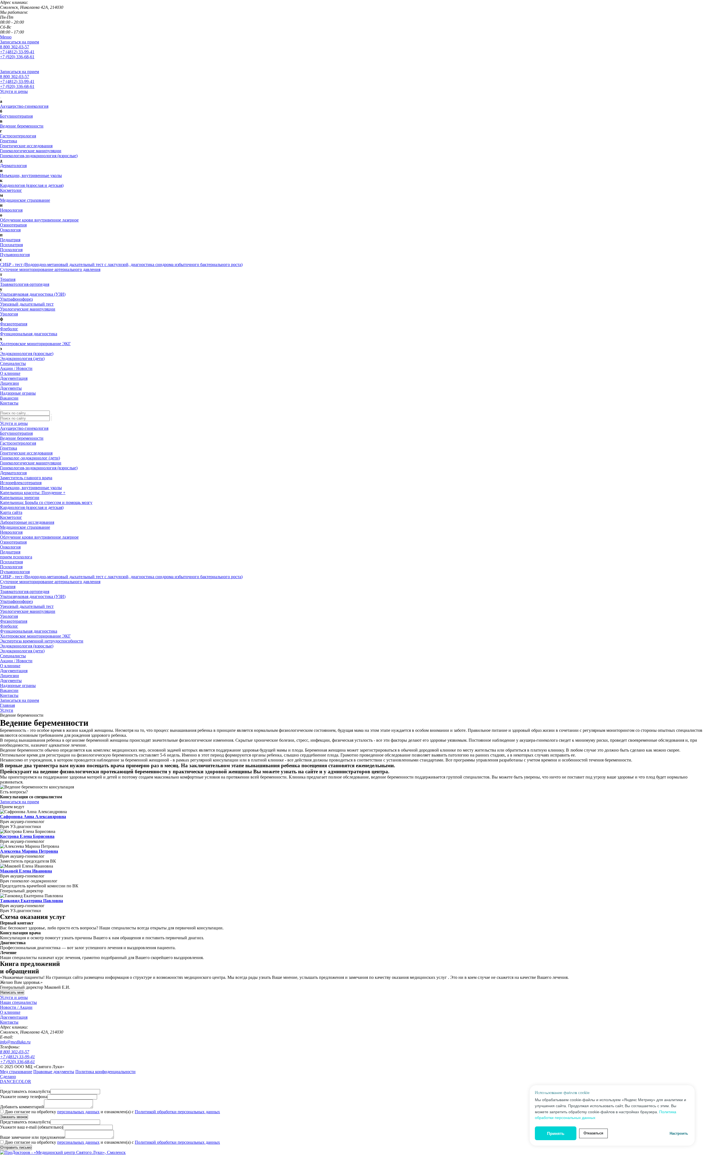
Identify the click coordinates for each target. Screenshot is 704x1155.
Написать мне (12, 992)
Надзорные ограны (18, 393)
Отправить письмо (16, 1147)
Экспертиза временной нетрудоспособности (41, 641)
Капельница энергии (19, 497)
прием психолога (16, 557)
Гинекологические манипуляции (30, 150)
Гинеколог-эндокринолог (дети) (30, 458)
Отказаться (593, 1133)
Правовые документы (53, 1071)
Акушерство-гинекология (24, 106)
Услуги (6, 710)
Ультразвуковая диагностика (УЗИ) (32, 294)
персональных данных (78, 1111)
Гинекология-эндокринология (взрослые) (39, 155)
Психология (11, 249)
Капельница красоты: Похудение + (32, 492)
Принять (555, 1133)
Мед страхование (16, 1071)
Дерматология (13, 165)
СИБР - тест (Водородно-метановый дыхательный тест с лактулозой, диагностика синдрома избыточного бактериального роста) (121, 264)
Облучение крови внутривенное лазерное (39, 220)
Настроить (679, 1133)
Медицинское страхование (25, 200)
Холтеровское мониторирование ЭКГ (35, 343)
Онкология (10, 230)
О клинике (10, 373)
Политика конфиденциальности (105, 1071)
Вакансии (9, 398)
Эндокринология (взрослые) (26, 353)
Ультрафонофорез (16, 299)
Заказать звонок (14, 1117)
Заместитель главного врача (26, 477)
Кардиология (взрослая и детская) (32, 185)
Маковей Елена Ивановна (26, 871)
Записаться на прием (19, 42)
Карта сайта (11, 512)
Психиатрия (11, 244)
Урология (9, 314)
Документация (14, 378)
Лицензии (9, 383)
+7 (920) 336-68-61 (17, 56)
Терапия (7, 279)
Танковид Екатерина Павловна (31, 900)
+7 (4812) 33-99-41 (17, 51)
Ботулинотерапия (16, 116)
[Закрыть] (0, 1087)
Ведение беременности (21, 126)
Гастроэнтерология (18, 136)
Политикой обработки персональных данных (177, 1111)
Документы (11, 388)
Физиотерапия (13, 324)
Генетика (8, 141)
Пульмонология (15, 254)
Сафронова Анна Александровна (33, 816)
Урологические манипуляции (27, 309)
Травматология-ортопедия (24, 284)
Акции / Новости (16, 368)
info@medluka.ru (15, 1042)
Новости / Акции (16, 1007)
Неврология (11, 210)
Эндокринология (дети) (22, 358)
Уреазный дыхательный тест (27, 304)
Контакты (9, 403)
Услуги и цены (14, 91)
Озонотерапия (13, 225)
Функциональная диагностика (28, 333)
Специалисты (13, 363)
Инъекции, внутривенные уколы (31, 175)
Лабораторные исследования (27, 522)
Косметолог (11, 190)
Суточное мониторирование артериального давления (50, 269)
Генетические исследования (26, 145)
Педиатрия (10, 239)
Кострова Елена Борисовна (27, 836)
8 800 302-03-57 (14, 47)
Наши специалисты (18, 1002)
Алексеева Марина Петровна (29, 851)
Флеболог (9, 328)
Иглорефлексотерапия (21, 482)
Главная (7, 705)
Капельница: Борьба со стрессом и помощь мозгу (46, 502)
